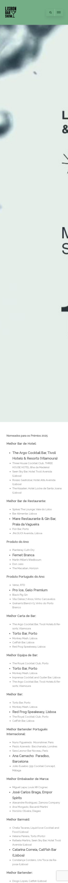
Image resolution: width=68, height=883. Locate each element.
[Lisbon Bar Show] (10, 23)
